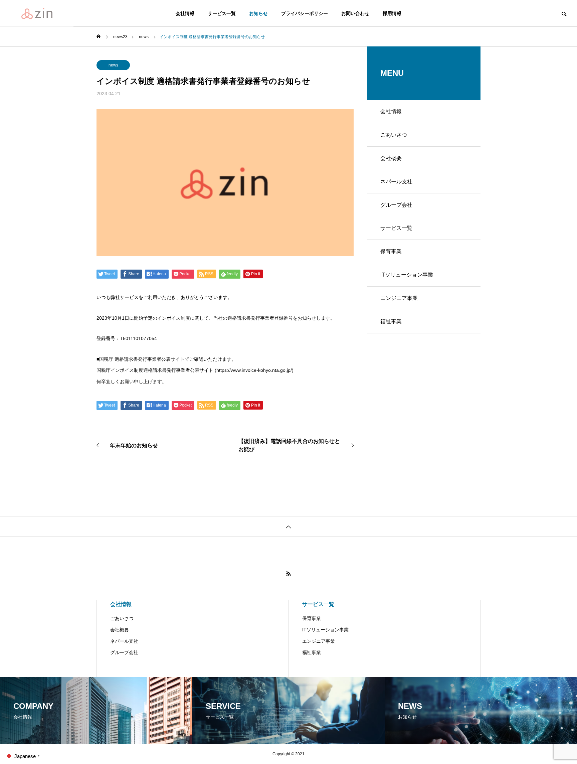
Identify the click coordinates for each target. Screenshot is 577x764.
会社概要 (391, 158)
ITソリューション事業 (406, 275)
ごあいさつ (393, 135)
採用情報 (392, 13)
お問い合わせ (355, 13)
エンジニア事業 (399, 298)
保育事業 (391, 251)
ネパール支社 (396, 181)
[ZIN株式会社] (36, 13)
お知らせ (258, 13)
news (113, 65)
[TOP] (288, 526)
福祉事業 (391, 321)
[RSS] (288, 573)
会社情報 (185, 13)
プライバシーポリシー (304, 13)
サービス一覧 (222, 13)
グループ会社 (396, 205)
